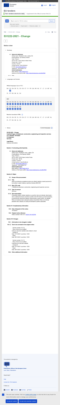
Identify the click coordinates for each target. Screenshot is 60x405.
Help (5, 379)
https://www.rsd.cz (23, 71)
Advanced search (15, 26)
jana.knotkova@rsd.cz (21, 67)
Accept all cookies (12, 401)
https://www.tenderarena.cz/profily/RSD (35, 73)
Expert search (24, 26)
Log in (45, 5)
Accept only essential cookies (28, 401)
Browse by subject (34, 26)
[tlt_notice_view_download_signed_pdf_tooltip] (10, 91)
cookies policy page (30, 394)
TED (5, 32)
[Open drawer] (5, 41)
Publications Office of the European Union (15, 368)
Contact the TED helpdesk (10, 382)
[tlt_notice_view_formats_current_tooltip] (51, 128)
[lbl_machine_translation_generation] (22, 114)
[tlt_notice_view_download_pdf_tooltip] (8, 104)
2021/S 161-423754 (31, 214)
